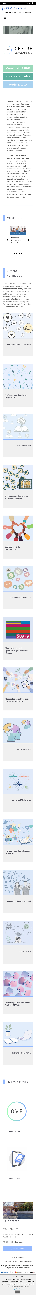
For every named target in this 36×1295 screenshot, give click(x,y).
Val (27, 3)
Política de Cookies (28, 1266)
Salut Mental (25, 951)
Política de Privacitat (14, 1266)
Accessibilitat (25, 1268)
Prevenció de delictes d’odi (19, 901)
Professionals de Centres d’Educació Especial (16, 497)
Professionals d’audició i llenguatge (15, 396)
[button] (31, 19)
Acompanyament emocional (18, 344)
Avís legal (4, 1266)
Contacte (17, 1268)
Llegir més (15, 242)
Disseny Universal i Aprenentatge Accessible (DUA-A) (16, 650)
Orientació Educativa (21, 800)
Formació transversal (21, 1053)
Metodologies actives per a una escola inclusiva (17, 700)
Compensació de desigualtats (12, 548)
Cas (30, 3)
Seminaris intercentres (16, 238)
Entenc (17, 1292)
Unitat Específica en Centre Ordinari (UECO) (17, 1003)
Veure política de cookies (18, 1289)
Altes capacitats (23, 445)
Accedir (5, 3)
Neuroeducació (24, 749)
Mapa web (10, 1268)
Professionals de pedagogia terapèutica (17, 852)
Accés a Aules (15, 1179)
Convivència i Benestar (20, 597)
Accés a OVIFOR (16, 1131)
